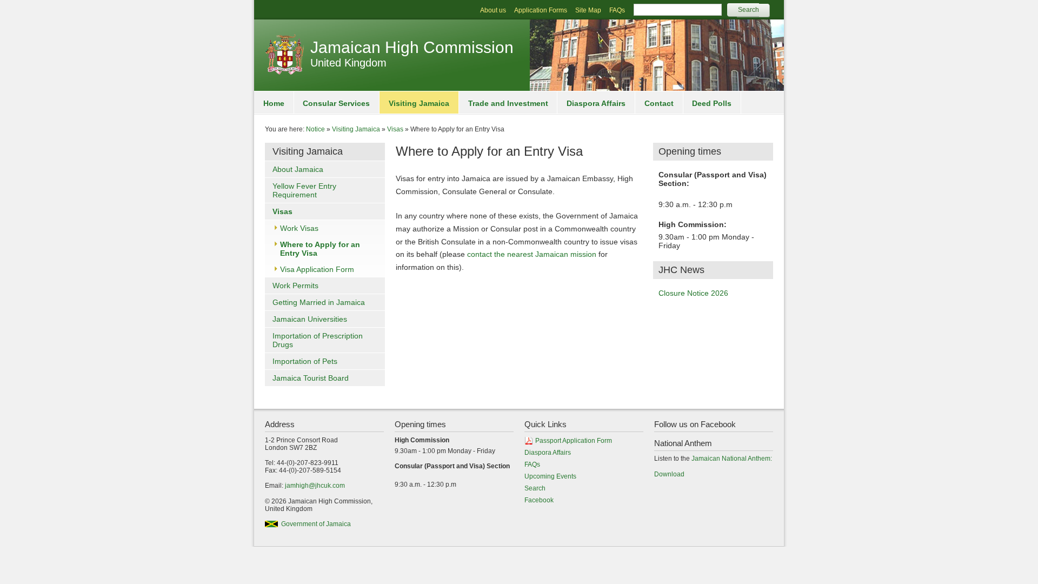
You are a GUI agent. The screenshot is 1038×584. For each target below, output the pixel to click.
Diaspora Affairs (596, 103)
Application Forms (540, 10)
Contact (659, 103)
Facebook (539, 500)
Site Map (588, 10)
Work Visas (299, 228)
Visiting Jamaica (419, 103)
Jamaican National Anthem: (731, 458)
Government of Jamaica (316, 524)
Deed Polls (711, 103)
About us (493, 10)
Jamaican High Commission (412, 47)
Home (273, 103)
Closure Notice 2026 (693, 293)
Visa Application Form (317, 269)
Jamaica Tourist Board (310, 378)
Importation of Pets (304, 361)
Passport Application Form (573, 440)
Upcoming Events (550, 476)
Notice (315, 129)
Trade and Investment (508, 103)
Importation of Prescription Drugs (317, 340)
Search (534, 488)
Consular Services (336, 103)
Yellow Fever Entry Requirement (304, 190)
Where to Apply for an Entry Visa (320, 248)
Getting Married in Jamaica (318, 302)
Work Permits (295, 285)
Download (669, 474)
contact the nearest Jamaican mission (531, 254)
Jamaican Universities (309, 319)
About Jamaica (297, 169)
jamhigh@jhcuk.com (315, 485)
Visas (395, 129)
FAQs (617, 10)
